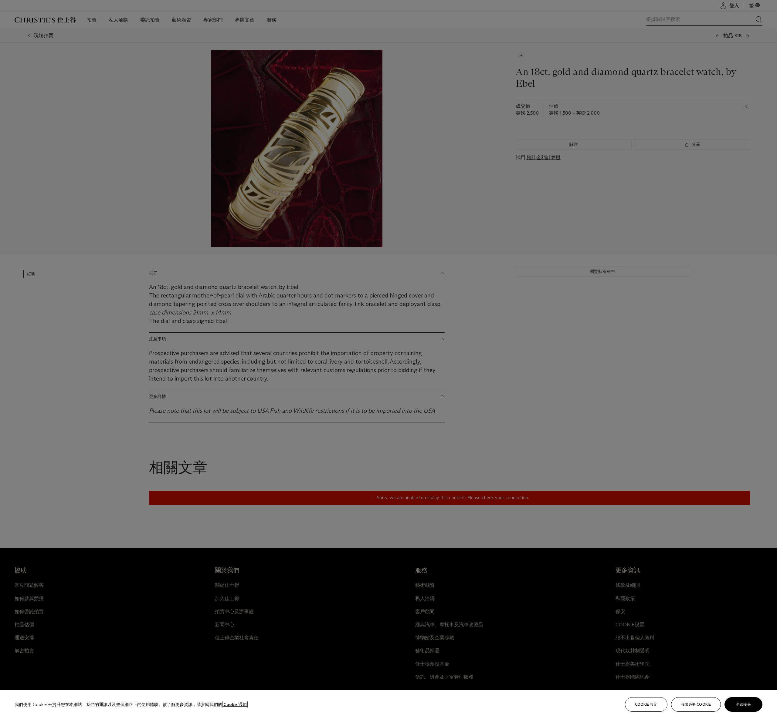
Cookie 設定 (646, 704)
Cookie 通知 (235, 704)
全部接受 (743, 704)
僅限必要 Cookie (696, 704)
